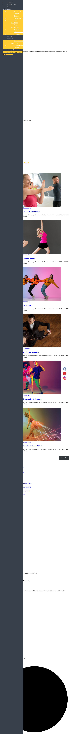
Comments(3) (27, 208)
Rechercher (64, 457)
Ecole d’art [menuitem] (11, 5)
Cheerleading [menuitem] (19, 32)
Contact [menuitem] (10, 50)
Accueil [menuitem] (10, 2)
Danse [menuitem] (16, 16)
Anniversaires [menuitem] (19, 45)
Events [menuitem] (10, 39)
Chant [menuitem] (16, 14)
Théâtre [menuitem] (17, 30)
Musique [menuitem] (17, 11)
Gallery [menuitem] (17, 48)
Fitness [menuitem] (17, 34)
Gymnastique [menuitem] (19, 18)
